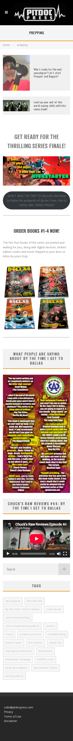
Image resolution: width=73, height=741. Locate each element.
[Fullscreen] (65, 554)
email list (55, 642)
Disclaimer (10, 721)
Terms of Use (12, 716)
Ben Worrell (34, 601)
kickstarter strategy (17, 659)
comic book (53, 609)
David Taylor (13, 642)
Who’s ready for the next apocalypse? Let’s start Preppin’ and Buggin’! (48, 72)
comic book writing (17, 617)
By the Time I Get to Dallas (22, 609)
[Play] (8, 554)
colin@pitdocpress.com (18, 707)
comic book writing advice (22, 626)
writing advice (14, 676)
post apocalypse (16, 667)
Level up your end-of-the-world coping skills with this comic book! (50, 105)
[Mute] (59, 554)
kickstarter (45, 651)
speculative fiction (45, 667)
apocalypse (12, 601)
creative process (30, 634)
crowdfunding (57, 634)
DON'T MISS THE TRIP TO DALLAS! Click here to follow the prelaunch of (36, 200)
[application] (36, 539)
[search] (64, 569)
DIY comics (36, 642)
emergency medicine (18, 651)
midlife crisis (45, 659)
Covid (9, 634)
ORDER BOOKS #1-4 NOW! (36, 230)
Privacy (8, 712)
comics (50, 626)
